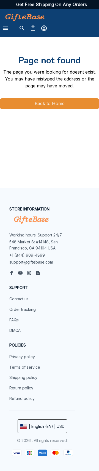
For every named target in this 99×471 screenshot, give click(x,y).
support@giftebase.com (31, 262)
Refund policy (22, 398)
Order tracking (22, 309)
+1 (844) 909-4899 (27, 255)
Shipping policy (23, 377)
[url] (51, 4)
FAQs (14, 320)
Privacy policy (22, 356)
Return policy (21, 388)
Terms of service (24, 367)
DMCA (15, 330)
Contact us (19, 298)
